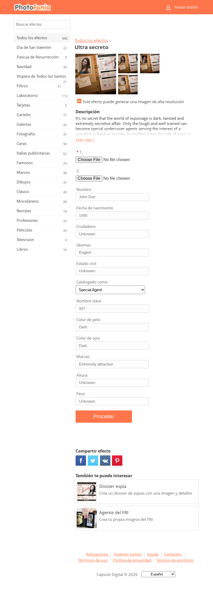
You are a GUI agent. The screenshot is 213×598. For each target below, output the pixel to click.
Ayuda (152, 554)
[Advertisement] (135, 27)
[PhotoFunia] (86, 7)
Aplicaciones (97, 554)
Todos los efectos (91, 40)
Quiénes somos (128, 554)
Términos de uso (93, 560)
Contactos (173, 554)
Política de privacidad (132, 560)
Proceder (103, 416)
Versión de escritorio (175, 560)
